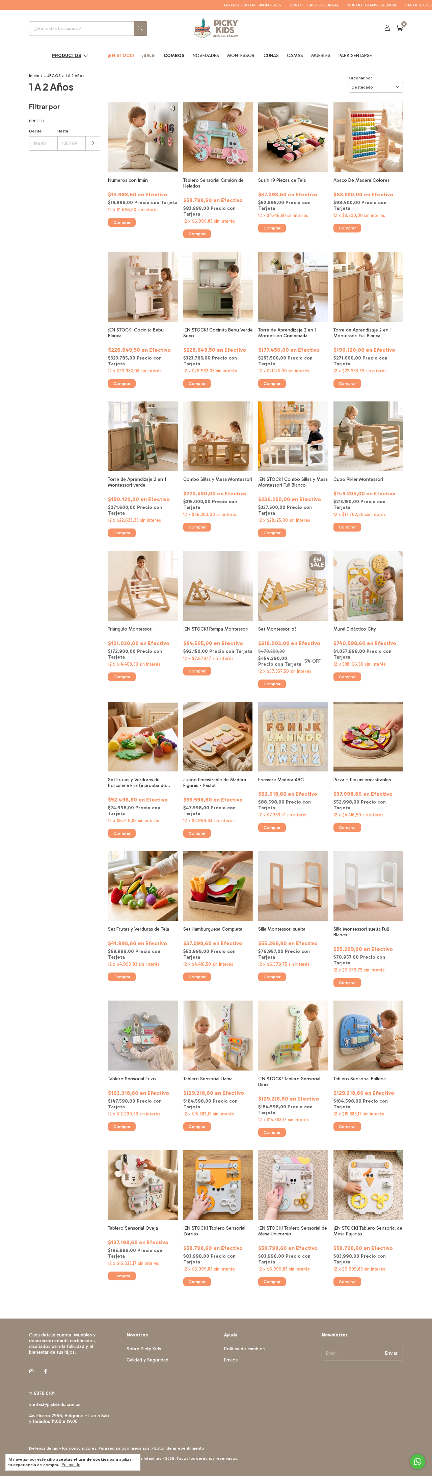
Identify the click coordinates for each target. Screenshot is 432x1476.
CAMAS (295, 55)
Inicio (34, 75)
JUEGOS (52, 75)
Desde (35, 131)
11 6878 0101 (42, 1393)
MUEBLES (320, 55)
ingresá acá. (139, 1448)
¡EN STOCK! (121, 55)
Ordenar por (360, 78)
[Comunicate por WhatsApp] (417, 1461)
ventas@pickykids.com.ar (55, 1404)
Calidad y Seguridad (147, 1360)
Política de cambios (244, 1349)
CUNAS (271, 55)
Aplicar (93, 143)
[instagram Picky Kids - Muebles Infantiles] (31, 1371)
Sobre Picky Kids (144, 1349)
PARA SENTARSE (355, 55)
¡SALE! (149, 55)
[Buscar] (140, 28)
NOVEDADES (206, 55)
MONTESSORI (241, 55)
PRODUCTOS (66, 55)
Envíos (231, 1360)
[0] (399, 28)
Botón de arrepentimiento (179, 1448)
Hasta (62, 131)
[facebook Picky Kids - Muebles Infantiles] (45, 1371)
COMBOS (174, 55)
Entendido (70, 1464)
